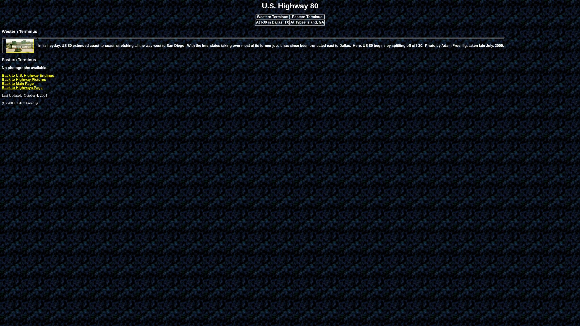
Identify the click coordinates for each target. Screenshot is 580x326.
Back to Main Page (18, 84)
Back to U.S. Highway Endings (28, 75)
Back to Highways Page (22, 88)
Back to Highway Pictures (24, 80)
